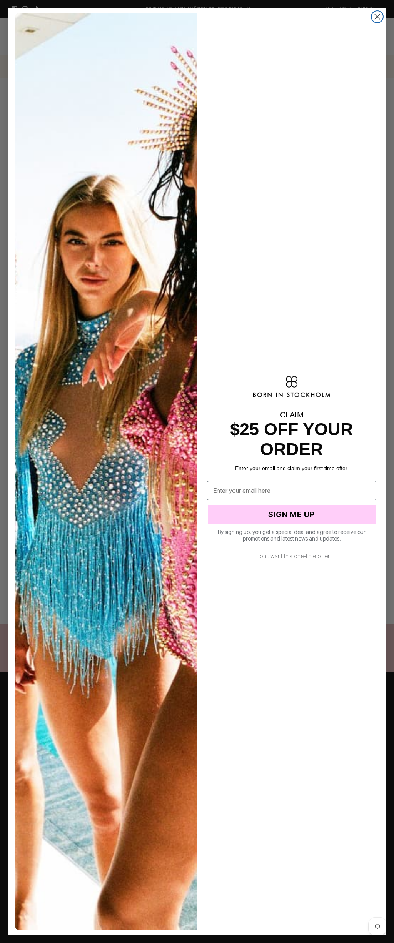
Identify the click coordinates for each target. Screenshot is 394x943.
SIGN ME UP (291, 514)
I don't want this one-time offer (292, 556)
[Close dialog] (377, 17)
